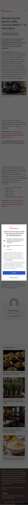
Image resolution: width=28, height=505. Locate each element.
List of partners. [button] (9, 259)
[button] (14, 250)
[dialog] (14, 252)
